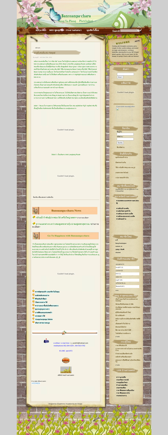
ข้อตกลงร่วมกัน (121, 162)
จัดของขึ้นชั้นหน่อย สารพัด (124, 304)
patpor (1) (119, 277)
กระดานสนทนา (74, 30)
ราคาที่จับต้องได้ (121, 345)
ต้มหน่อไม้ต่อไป (121, 327)
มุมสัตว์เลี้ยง (93, 30)
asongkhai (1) (120, 264)
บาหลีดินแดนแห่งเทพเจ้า (43, 312)
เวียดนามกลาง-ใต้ (41, 302)
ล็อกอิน (35, 197)
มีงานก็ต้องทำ (120, 315)
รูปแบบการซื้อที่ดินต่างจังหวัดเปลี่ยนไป (128, 361)
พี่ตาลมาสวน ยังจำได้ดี (123, 330)
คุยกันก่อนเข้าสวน (122, 157)
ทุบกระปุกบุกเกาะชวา (42, 309)
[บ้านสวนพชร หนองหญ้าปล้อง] (124, 121)
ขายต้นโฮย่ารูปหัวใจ (123, 211)
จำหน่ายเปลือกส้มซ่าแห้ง (124, 354)
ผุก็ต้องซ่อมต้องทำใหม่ (123, 312)
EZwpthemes (61, 404)
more (117, 290)
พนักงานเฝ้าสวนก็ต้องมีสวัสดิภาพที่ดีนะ (128, 319)
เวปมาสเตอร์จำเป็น (122, 178)
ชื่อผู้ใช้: (120, 132)
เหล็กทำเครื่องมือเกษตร (123, 357)
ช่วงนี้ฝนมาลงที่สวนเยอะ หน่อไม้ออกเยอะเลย (128, 308)
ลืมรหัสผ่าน (120, 147)
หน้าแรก (40, 30)
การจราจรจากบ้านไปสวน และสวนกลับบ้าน (129, 349)
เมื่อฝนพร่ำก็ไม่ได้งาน (123, 324)
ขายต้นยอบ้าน (121, 219)
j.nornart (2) (119, 270)
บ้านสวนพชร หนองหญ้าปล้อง (125, 106)
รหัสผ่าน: (120, 136)
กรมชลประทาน (121, 396)
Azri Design (78, 404)
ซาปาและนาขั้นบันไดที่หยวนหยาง (46, 306)
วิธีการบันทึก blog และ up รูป (125, 167)
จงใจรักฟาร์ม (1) (120, 283)
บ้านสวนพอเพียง (121, 385)
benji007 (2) (119, 267)
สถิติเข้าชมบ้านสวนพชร (66, 375)
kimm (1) (118, 273)
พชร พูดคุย (55, 30)
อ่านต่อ (118, 336)
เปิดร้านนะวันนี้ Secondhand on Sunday (127, 300)
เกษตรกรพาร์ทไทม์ (122, 173)
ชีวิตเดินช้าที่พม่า (41, 299)
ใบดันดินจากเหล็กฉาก (123, 333)
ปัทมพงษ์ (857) (120, 286)
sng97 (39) (119, 280)
